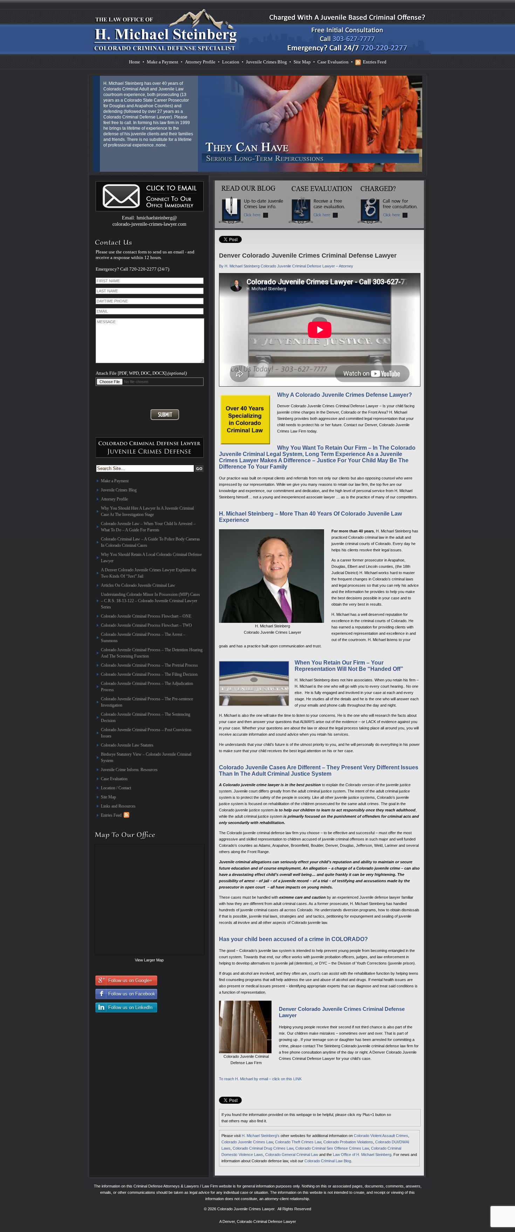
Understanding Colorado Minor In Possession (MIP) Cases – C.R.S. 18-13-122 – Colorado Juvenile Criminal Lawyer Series (150, 601)
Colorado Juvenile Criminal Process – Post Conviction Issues (146, 732)
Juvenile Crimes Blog (266, 61)
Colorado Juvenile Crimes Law (247, 1142)
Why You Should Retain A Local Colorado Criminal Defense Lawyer (151, 557)
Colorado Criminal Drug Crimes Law (263, 1148)
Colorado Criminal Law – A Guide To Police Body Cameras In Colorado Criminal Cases (150, 542)
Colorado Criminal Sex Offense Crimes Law (332, 1148)
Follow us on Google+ (130, 980)
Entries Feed (374, 61)
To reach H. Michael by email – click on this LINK (260, 1079)
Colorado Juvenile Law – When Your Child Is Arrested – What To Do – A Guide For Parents (148, 526)
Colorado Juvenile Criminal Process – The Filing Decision (149, 674)
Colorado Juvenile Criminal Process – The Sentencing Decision (145, 717)
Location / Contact (116, 787)
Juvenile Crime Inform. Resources (129, 769)
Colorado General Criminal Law (291, 1154)
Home (134, 61)
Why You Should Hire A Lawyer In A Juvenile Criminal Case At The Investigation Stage (147, 511)
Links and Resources (118, 806)
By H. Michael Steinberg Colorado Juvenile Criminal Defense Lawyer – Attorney (286, 266)
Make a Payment (162, 61)
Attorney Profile (200, 61)
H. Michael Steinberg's (261, 1136)
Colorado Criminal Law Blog (327, 1161)
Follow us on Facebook (131, 993)
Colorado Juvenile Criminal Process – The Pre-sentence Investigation (147, 702)
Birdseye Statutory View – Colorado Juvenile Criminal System (146, 757)
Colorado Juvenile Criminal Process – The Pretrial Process (149, 665)
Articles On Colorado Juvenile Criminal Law (138, 585)
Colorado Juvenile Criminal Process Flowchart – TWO (146, 625)
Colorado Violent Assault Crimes (381, 1136)
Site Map (302, 61)
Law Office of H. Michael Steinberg (362, 1154)
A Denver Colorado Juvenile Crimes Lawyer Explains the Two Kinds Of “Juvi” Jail (148, 573)
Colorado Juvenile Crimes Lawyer (245, 1209)
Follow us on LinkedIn (130, 1007)
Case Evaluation (333, 61)
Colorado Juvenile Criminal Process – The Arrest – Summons (143, 637)
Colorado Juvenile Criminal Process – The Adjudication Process (147, 686)
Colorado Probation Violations (348, 1142)
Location (230, 61)
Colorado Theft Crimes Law (298, 1142)
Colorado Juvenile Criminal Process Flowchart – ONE (146, 616)
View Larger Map (149, 960)
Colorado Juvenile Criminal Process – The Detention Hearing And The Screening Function (151, 653)
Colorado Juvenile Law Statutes (127, 745)
